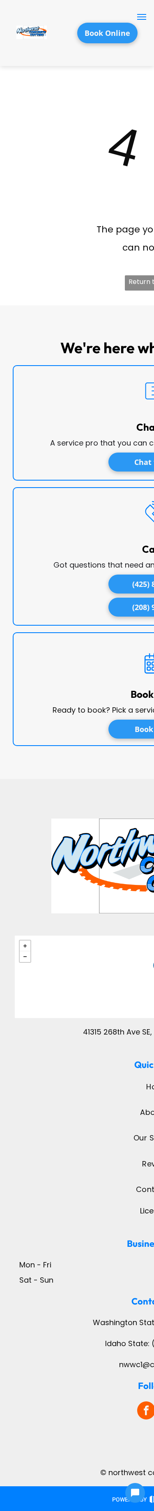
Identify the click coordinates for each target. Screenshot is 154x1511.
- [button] (25, 956)
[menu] (141, 17)
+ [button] (25, 946)
